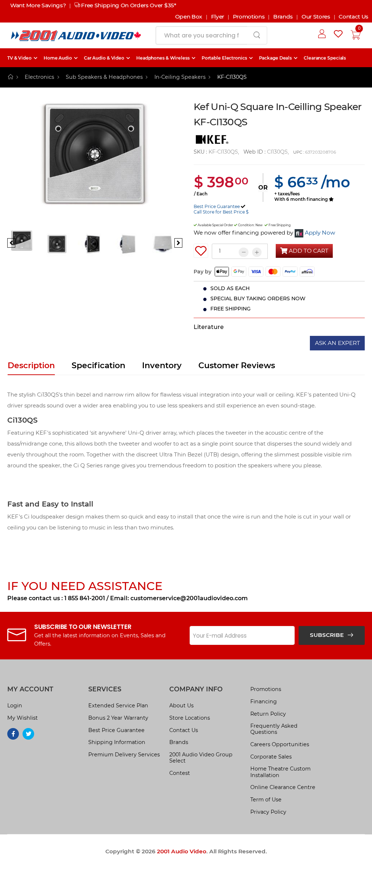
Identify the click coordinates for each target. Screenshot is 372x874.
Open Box (188, 16)
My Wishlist (22, 718)
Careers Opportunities (279, 744)
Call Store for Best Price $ (221, 212)
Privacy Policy (268, 812)
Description (31, 365)
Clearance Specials (325, 58)
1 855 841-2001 (84, 598)
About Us (181, 705)
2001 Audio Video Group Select (200, 757)
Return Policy (268, 714)
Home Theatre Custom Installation (280, 771)
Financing (263, 701)
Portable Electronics (224, 58)
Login (14, 705)
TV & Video (19, 58)
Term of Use (266, 799)
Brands (283, 16)
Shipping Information (116, 742)
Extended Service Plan (118, 705)
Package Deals (275, 58)
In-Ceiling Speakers (180, 77)
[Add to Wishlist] (201, 251)
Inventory (162, 365)
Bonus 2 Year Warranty (118, 718)
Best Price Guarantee (217, 206)
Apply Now (320, 232)
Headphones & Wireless (163, 58)
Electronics (39, 77)
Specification (98, 365)
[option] (94, 164)
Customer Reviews (236, 365)
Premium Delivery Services (124, 754)
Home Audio (58, 58)
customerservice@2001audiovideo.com (189, 598)
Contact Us (353, 16)
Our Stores (316, 16)
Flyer (217, 16)
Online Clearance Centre (282, 787)
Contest (179, 773)
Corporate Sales (271, 756)
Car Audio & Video (104, 58)
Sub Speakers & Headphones (104, 77)
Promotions (249, 16)
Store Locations (189, 718)
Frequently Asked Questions (274, 729)
